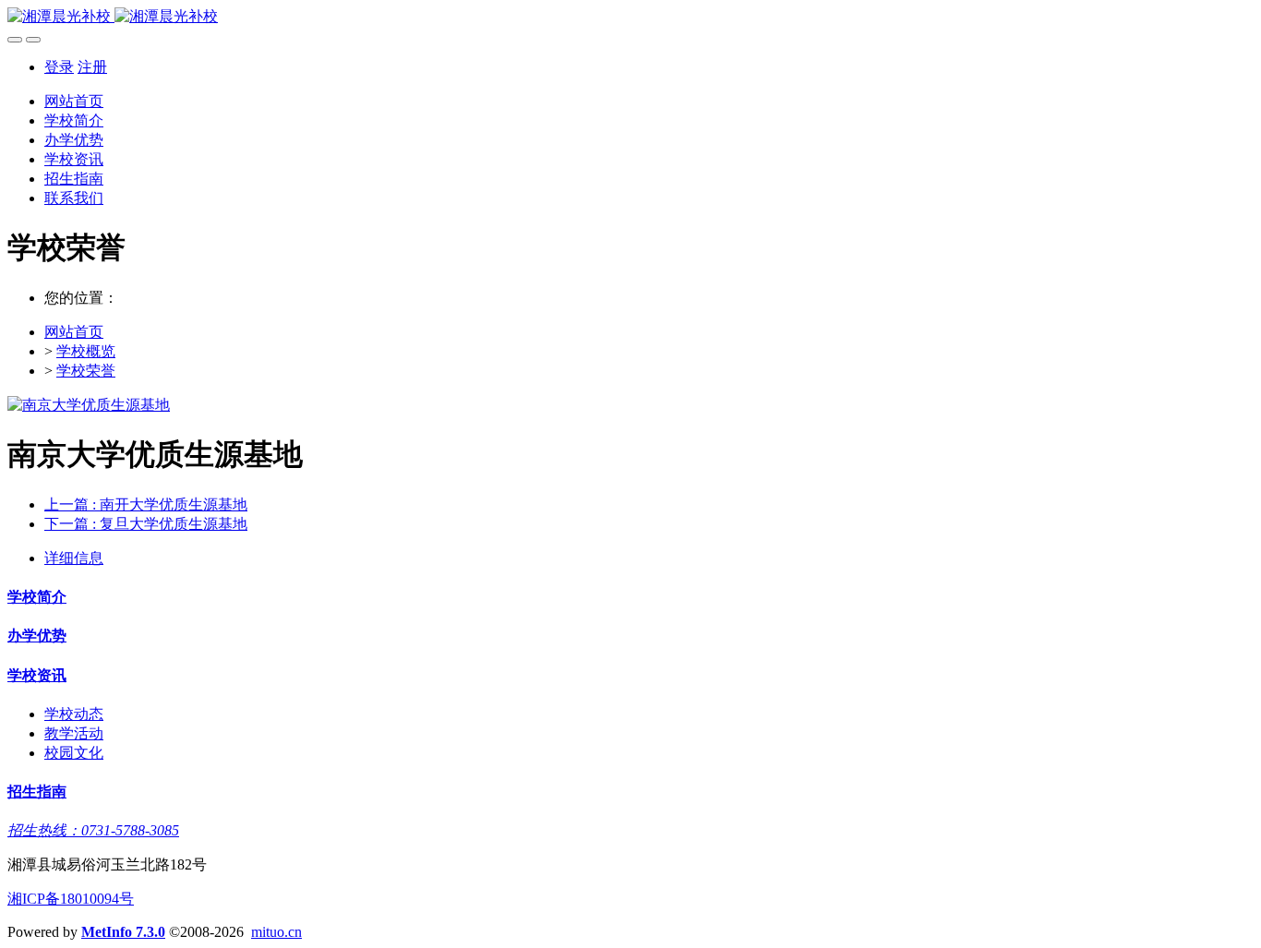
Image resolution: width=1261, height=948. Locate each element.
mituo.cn (276, 932)
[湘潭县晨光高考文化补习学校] (630, 17)
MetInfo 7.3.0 (123, 932)
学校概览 (85, 351)
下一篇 (145, 524)
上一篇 (145, 504)
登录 (59, 67)
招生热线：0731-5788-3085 (93, 830)
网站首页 (73, 101)
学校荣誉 (85, 370)
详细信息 (73, 558)
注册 (92, 67)
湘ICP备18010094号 (70, 898)
